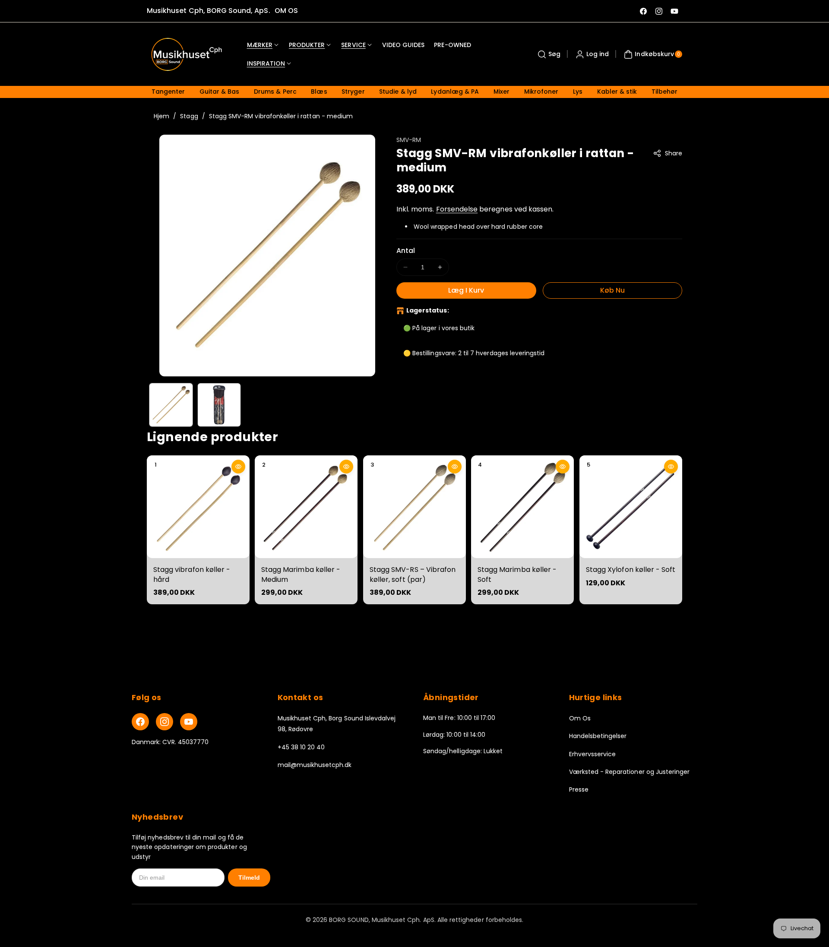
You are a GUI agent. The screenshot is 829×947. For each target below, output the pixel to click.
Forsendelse (457, 209)
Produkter (307, 45)
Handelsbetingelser (598, 736)
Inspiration (266, 63)
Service (353, 45)
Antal (405, 251)
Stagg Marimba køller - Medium (300, 574)
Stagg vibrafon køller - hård (191, 574)
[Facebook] (140, 721)
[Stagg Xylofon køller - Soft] (630, 506)
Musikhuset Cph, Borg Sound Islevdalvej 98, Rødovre (337, 723)
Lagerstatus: (427, 310)
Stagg (189, 116)
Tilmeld (249, 877)
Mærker (259, 45)
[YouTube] (188, 721)
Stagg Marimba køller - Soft (517, 574)
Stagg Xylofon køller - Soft (630, 570)
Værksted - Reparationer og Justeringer (629, 771)
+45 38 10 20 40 (301, 747)
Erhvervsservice (592, 754)
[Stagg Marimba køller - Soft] (522, 506)
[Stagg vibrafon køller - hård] (198, 506)
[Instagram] (164, 721)
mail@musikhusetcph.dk (315, 765)
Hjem (161, 116)
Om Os (580, 718)
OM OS (286, 11)
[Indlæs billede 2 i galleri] (219, 405)
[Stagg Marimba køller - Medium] (306, 506)
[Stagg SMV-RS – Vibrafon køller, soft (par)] (414, 506)
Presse (579, 789)
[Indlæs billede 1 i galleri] (171, 405)
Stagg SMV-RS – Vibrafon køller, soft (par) (413, 574)
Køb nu (612, 290)
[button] (547, 54)
